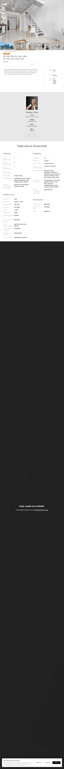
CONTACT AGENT (32, 135)
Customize (47, 762)
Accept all (56, 762)
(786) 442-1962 (32, 121)
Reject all (39, 762)
